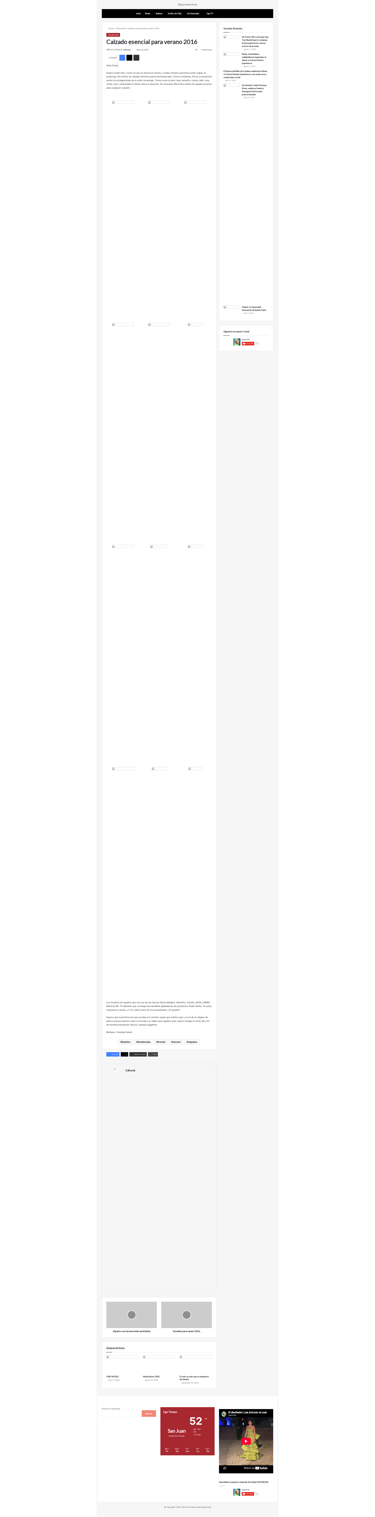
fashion (126, 1041)
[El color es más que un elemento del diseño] (196, 1364)
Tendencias (120, 28)
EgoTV (209, 13)
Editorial (127, 50)
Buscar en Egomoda (111, 1408)
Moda (147, 13)
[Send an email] (131, 50)
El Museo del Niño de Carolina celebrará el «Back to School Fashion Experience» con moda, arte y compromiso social (245, 74)
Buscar (148, 1413)
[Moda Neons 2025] (159, 1364)
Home (111, 28)
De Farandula (193, 13)
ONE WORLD (112, 1376)
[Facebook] (122, 58)
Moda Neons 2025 (151, 1376)
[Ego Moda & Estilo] (187, 4)
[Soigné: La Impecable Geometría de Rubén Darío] (232, 311)
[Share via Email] (136, 58)
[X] (129, 58)
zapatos (192, 1041)
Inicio (138, 13)
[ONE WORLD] (122, 1364)
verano (177, 1041)
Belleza (159, 13)
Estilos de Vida (174, 13)
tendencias (144, 1041)
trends (161, 1041)
